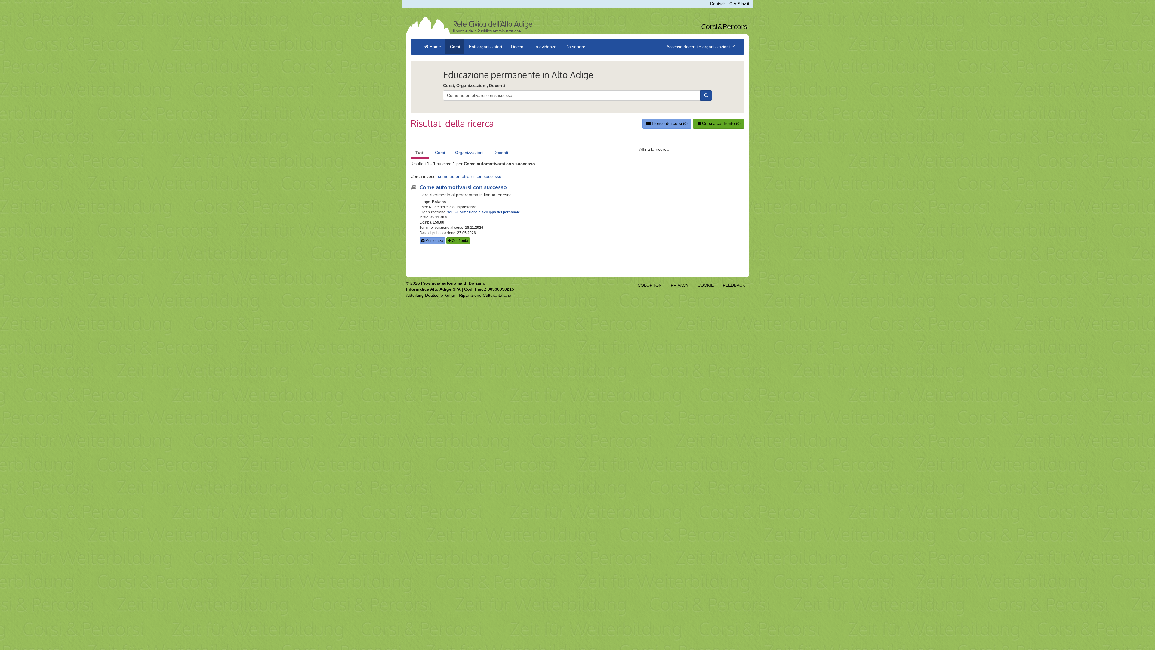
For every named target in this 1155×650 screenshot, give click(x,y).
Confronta (459, 241)
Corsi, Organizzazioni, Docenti (474, 85)
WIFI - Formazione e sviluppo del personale (483, 212)
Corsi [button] (455, 46)
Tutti (420, 152)
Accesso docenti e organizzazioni (699, 46)
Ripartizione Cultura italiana (485, 295)
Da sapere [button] (575, 46)
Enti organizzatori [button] (485, 46)
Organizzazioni (469, 152)
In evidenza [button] (545, 46)
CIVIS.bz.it (739, 3)
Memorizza (433, 241)
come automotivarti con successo (469, 176)
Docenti (501, 152)
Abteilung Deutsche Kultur (430, 295)
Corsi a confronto (721, 123)
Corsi (440, 152)
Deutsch (718, 3)
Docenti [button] (518, 46)
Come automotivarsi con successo (463, 187)
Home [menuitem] (434, 46)
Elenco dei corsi (669, 123)
